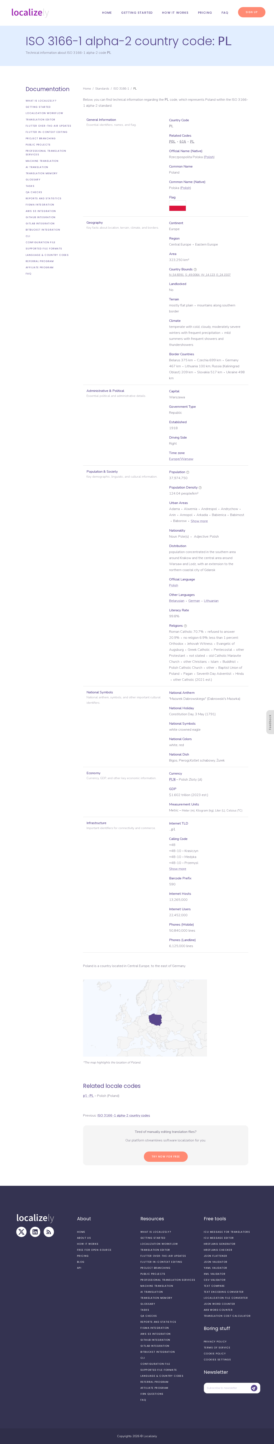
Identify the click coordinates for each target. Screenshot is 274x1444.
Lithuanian (211, 600)
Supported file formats (44, 248)
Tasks (30, 186)
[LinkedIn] (35, 1232)
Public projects (38, 144)
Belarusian (176, 600)
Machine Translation (42, 161)
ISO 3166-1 (121, 89)
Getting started (137, 12)
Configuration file (41, 242)
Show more (199, 521)
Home (107, 12)
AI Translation (37, 167)
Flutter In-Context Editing (47, 132)
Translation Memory (42, 173)
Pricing (205, 12)
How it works (175, 12)
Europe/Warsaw (181, 459)
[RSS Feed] (49, 1232)
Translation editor (40, 119)
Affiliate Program (40, 267)
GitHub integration (41, 217)
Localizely (150, 1436)
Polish (209, 157)
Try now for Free (166, 1156)
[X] (21, 1232)
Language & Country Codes (47, 255)
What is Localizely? (41, 100)
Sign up (252, 12)
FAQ (225, 12)
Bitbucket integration (43, 230)
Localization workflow (44, 113)
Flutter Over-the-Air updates (48, 125)
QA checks (34, 192)
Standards (102, 89)
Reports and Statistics (43, 198)
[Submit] (254, 1388)
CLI (28, 236)
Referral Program (40, 261)
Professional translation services (46, 152)
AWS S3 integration (41, 211)
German (194, 600)
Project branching (41, 138)
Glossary (33, 179)
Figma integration (40, 205)
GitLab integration (40, 223)
